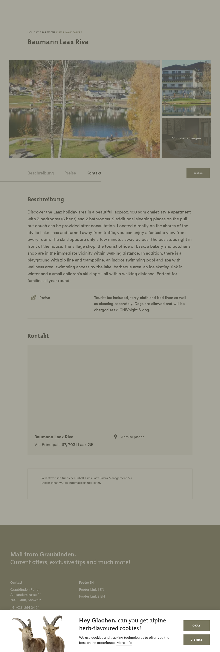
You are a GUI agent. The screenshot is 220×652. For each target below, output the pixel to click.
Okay (196, 625)
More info (124, 642)
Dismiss (197, 639)
